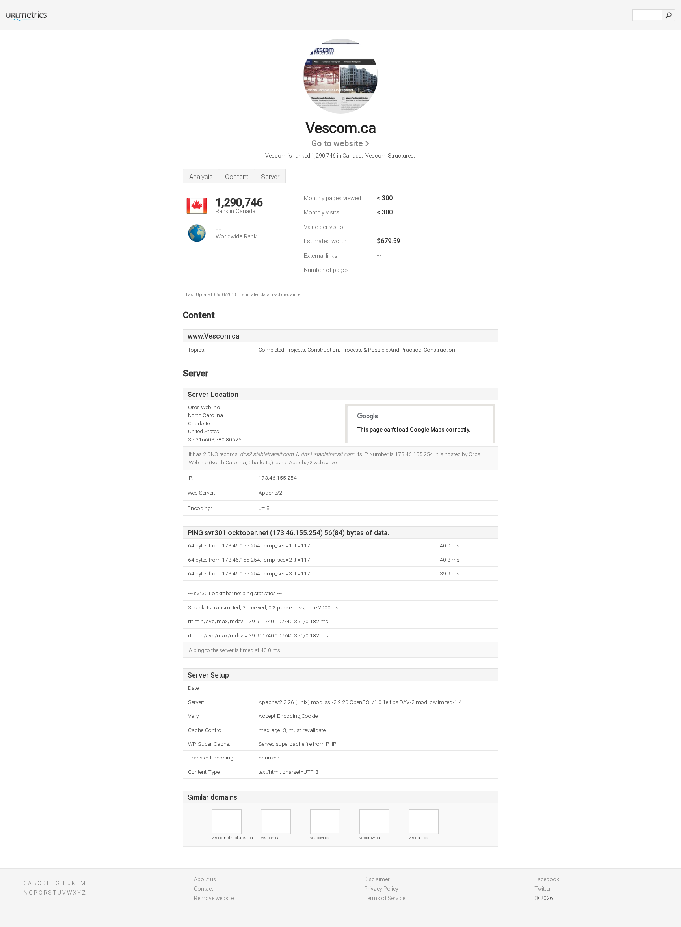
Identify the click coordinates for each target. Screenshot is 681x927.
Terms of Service (384, 898)
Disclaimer (377, 879)
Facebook (546, 879)
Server (270, 177)
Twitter (542, 889)
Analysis (201, 177)
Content (237, 177)
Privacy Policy (381, 889)
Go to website (337, 143)
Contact (203, 889)
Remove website (214, 898)
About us (205, 879)
